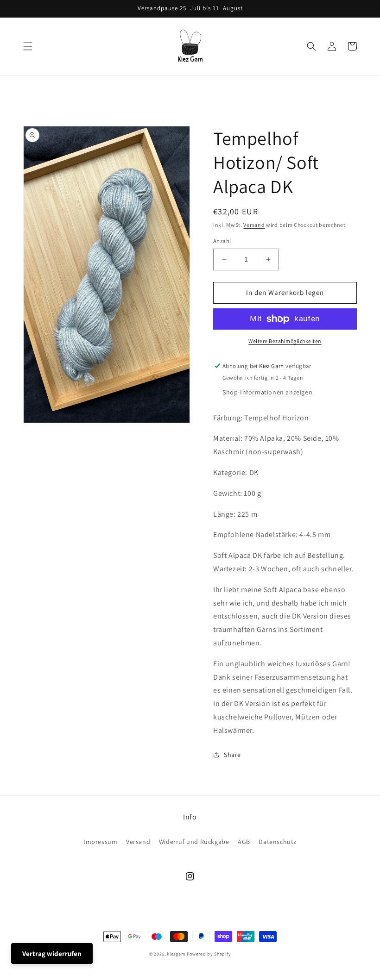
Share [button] (232, 754)
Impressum (100, 842)
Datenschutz (278, 842)
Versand (254, 224)
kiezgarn (176, 954)
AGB (244, 842)
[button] (28, 46)
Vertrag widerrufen (52, 953)
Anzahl (222, 241)
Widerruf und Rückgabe (194, 842)
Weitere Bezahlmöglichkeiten (285, 341)
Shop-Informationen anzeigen (267, 392)
